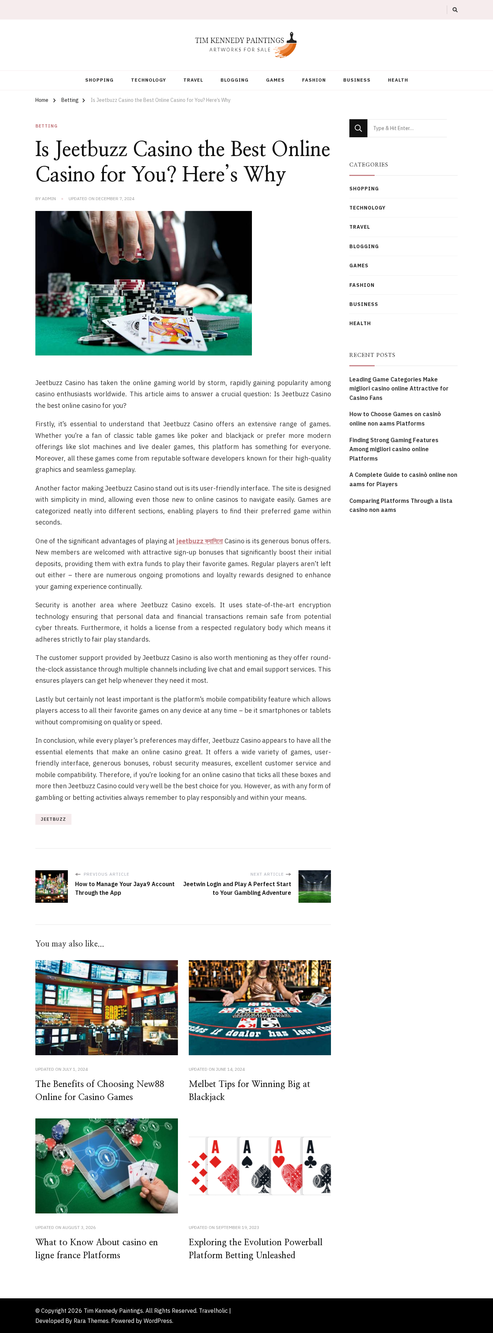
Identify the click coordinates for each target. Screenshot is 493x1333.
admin (49, 198)
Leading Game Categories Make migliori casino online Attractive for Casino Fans (399, 388)
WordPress (158, 1320)
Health (398, 80)
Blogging (235, 80)
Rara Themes (91, 1320)
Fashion (314, 80)
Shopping (99, 80)
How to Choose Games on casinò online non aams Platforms (395, 418)
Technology (148, 80)
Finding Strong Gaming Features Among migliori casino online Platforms (394, 449)
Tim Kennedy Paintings (113, 1310)
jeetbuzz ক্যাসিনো (199, 541)
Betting (46, 126)
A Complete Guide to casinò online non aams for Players (403, 479)
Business (357, 80)
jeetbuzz (53, 819)
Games (275, 80)
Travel (193, 80)
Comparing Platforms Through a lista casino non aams (401, 505)
